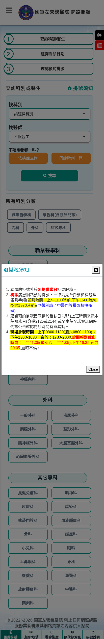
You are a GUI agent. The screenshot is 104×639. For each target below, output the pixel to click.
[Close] (96, 270)
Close (93, 369)
